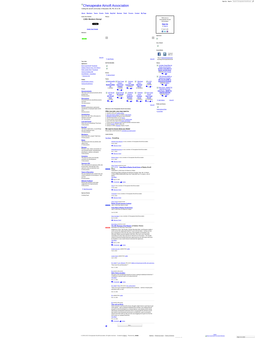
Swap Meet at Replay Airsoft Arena (130, 167)
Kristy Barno (114, 224)
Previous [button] (106, 38)
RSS (106, 326)
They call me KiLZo (130, 285)
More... (130, 325)
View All (101, 57)
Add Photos (110, 59)
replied (114, 263)
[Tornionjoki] (100, 47)
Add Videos (161, 100)
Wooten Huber (114, 157)
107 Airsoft (120, 94)
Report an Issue (159, 335)
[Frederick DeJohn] (95, 37)
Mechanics (84, 134)
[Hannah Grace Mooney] (100, 53)
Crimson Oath (129, 85)
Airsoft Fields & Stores (87, 81)
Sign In (229, 1)
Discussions (85, 98)
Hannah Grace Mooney (117, 141)
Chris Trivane (114, 165)
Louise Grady (114, 256)
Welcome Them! (117, 145)
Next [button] (153, 38)
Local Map (160, 111)
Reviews (84, 147)
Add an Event (111, 75)
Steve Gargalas (115, 216)
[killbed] (84, 42)
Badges (151, 335)
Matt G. (167, 83)
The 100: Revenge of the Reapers (121, 226)
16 (148, 101)
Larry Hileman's (122, 263)
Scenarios (84, 156)
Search (253, 1)
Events (83, 105)
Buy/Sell (84, 127)
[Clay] (89, 42)
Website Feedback (87, 181)
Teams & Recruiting (87, 172)
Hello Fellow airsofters (118, 273)
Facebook (94, 65)
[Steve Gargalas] (95, 47)
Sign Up (224, 1)
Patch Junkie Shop (86, 69)
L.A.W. (149, 83)
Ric (112, 263)
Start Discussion (87, 189)
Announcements (86, 91)
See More (114, 177)
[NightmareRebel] (95, 53)
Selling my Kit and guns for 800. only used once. (142, 263)
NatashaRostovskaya (116, 149)
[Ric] (89, 47)
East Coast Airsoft (86, 65)
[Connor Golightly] (95, 42)
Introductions (85, 114)
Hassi (112, 185)
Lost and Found (86, 121)
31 (152, 101)
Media (83, 140)
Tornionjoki (114, 193)
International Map (162, 109)
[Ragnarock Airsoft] (100, 37)
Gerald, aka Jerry (115, 248)
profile (128, 248)
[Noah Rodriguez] (100, 42)
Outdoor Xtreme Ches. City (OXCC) (91, 67)
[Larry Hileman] (89, 37)
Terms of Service (169, 335)
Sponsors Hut (86, 76)
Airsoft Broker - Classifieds (88, 74)
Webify (215, 334)
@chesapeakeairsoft (167, 58)
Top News (108, 138)
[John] (84, 47)
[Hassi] (84, 53)
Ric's (119, 285)
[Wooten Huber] (89, 53)
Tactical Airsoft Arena (87, 83)
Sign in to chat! (241, 337)
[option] (130, 38)
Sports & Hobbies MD (87, 72)
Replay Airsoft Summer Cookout (121, 203)
